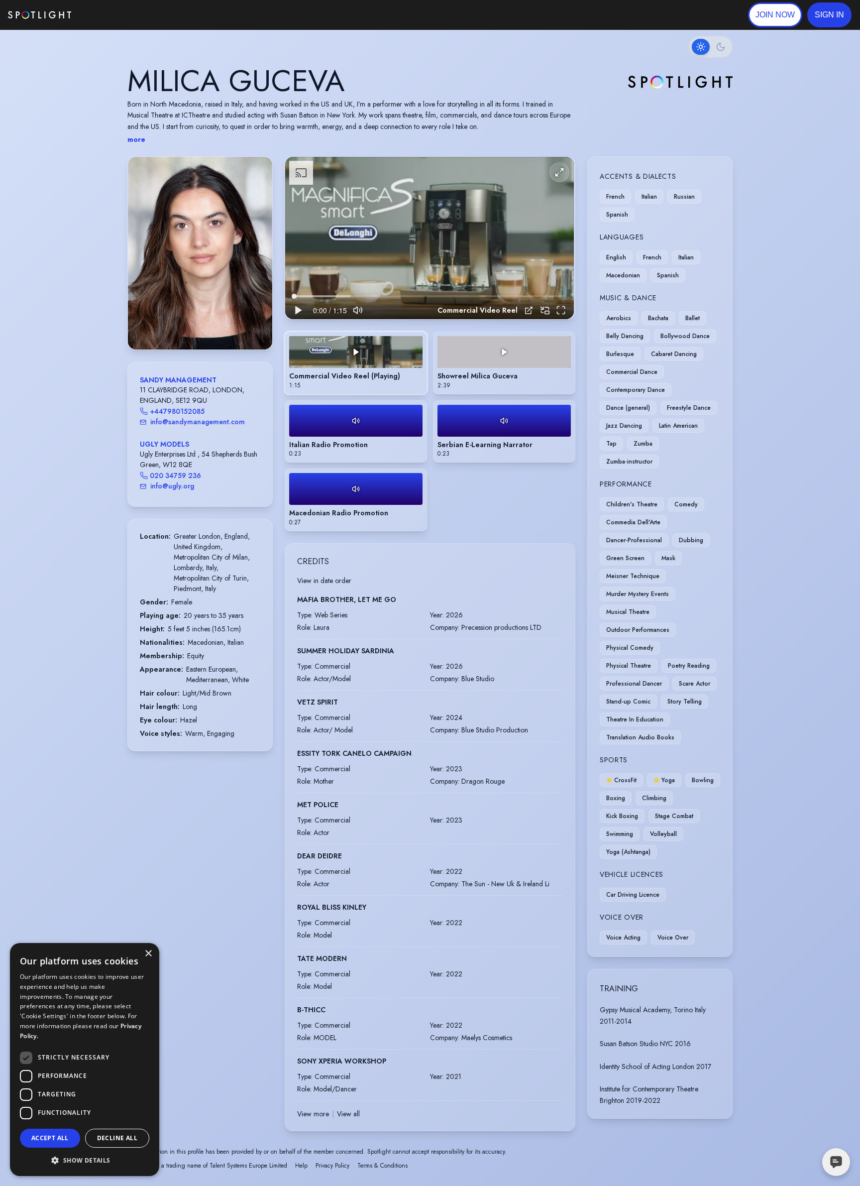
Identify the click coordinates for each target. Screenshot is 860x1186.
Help (301, 1165)
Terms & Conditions (382, 1165)
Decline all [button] (117, 1138)
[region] (429, 238)
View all (348, 1114)
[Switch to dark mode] (711, 47)
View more (313, 1114)
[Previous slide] (144, 263)
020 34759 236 (175, 475)
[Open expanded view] (257, 172)
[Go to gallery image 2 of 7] (192, 324)
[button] (829, 14)
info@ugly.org (172, 486)
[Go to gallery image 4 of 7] (202, 324)
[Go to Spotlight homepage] (39, 14)
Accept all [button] (50, 1138)
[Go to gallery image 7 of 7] (217, 324)
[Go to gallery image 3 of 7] (197, 324)
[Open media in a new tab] (529, 310)
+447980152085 (177, 411)
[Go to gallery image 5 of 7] (207, 324)
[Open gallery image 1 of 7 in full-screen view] (200, 253)
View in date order (324, 581)
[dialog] (84, 1059)
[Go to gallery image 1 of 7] (185, 324)
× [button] (148, 953)
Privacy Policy (332, 1165)
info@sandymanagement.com (197, 422)
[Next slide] (256, 263)
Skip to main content (109, 15)
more (136, 139)
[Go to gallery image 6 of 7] (212, 324)
